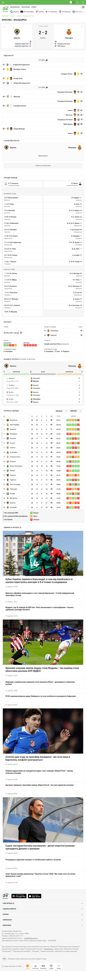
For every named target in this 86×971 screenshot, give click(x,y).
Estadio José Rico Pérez (56, 344)
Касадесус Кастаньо (63, 44)
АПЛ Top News (28, 12)
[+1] (3, 2)
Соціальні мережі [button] (9, 909)
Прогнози (26, 7)
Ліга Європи (66, 12)
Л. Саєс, (57, 351)
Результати (15, 7)
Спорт (34, 7)
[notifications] (78, 2)
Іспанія (41, 12)
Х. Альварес (8, 351)
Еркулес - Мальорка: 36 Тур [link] (25, 16)
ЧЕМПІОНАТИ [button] (7, 920)
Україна (16, 12)
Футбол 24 (5, 16)
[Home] (5, 12)
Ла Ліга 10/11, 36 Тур (11, 333)
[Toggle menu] (83, 7)
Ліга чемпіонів (80, 12)
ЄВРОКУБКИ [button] (7, 925)
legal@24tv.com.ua (31, 938)
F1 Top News (52, 12)
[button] (59, 967)
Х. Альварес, (49, 351)
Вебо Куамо (61, 46)
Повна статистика (43, 166)
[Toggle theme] (72, 2)
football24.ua (48, 949)
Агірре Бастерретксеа (22, 44)
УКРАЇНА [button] (6, 914)
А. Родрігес (65, 351)
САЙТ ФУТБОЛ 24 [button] (8, 903)
